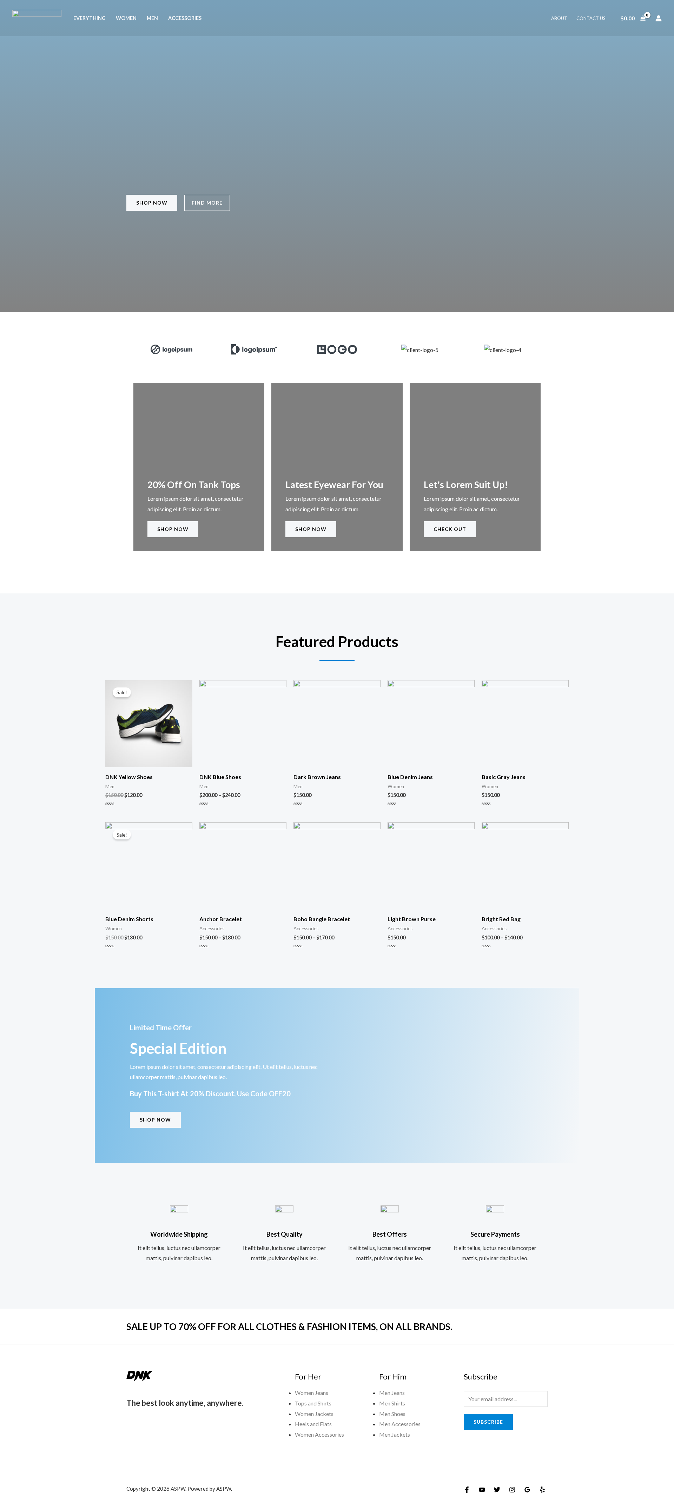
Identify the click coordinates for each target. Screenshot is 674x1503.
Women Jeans (311, 1392)
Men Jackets (394, 1434)
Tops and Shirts (313, 1403)
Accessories (184, 18)
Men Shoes (392, 1413)
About (559, 18)
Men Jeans (392, 1392)
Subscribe (488, 1422)
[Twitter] (497, 1490)
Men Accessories (400, 1424)
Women (126, 18)
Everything (89, 18)
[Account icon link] (658, 18)
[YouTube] (482, 1490)
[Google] (527, 1490)
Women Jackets (314, 1413)
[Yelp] (542, 1490)
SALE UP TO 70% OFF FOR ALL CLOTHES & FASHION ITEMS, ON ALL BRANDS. (289, 1326)
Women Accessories (319, 1434)
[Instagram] (512, 1490)
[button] (136, 349)
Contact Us (591, 18)
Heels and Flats (313, 1424)
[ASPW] (36, 17)
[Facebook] (467, 1490)
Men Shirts (392, 1403)
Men (152, 18)
